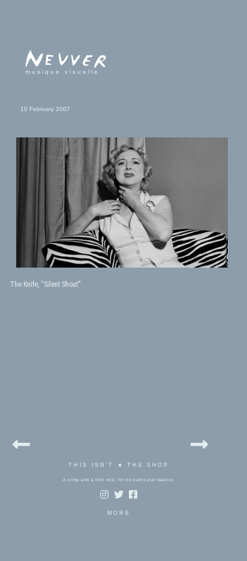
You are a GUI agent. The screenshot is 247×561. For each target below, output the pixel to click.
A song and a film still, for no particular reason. (118, 480)
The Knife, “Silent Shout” (45, 284)
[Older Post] (199, 442)
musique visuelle (62, 71)
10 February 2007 (45, 109)
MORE (119, 513)
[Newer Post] (21, 442)
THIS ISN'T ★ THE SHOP (118, 465)
